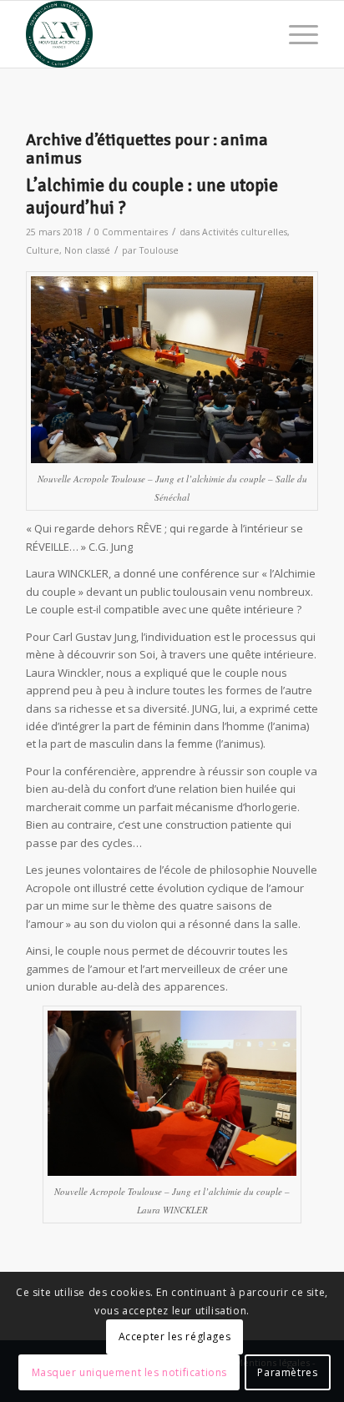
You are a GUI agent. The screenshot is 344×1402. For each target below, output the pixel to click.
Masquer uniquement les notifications (130, 1372)
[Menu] (295, 34)
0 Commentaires (131, 232)
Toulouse (159, 250)
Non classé (87, 250)
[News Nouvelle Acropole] (143, 34)
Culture (42, 250)
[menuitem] (295, 34)
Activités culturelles (244, 232)
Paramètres (287, 1372)
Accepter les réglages (175, 1336)
